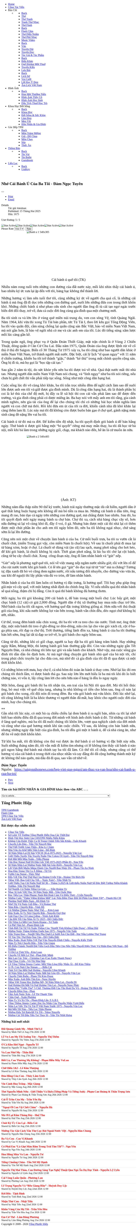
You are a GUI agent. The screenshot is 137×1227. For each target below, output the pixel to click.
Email (11, 199)
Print (10, 196)
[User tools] (2, 191)
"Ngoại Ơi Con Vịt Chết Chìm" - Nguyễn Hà (26, 1107)
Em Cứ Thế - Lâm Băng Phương (20, 1217)
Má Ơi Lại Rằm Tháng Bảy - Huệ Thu (23, 1115)
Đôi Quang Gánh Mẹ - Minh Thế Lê (21, 1028)
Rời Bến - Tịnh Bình (13, 1193)
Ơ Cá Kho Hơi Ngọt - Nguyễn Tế (20, 1044)
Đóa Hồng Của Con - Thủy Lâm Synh (23, 1076)
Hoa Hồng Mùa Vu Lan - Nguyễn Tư (22, 1154)
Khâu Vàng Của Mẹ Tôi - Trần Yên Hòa (24, 1209)
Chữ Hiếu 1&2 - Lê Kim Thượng (20, 1068)
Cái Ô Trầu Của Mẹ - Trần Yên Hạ (21, 1099)
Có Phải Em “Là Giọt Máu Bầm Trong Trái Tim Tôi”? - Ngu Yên (38, 1146)
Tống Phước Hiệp (38, 1224)
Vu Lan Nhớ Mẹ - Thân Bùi (17, 1052)
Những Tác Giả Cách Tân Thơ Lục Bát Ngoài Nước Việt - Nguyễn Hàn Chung (46, 1130)
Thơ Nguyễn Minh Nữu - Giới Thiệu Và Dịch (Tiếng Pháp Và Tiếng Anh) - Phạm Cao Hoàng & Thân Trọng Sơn (65, 1091)
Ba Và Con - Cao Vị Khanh (17, 1138)
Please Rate (7, 228)
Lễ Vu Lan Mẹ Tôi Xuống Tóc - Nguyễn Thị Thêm (30, 1036)
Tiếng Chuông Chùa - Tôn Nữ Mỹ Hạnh (24, 1162)
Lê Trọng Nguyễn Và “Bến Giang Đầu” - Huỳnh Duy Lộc (34, 1185)
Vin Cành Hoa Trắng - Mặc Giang (20, 1083)
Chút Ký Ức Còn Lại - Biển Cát (19, 1123)
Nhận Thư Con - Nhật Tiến (17, 1201)
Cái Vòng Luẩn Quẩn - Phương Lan (22, 1177)
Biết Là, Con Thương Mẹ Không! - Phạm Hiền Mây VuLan (35, 1060)
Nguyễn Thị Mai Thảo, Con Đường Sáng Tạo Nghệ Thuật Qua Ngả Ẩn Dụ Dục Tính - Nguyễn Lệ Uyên (60, 1170)
